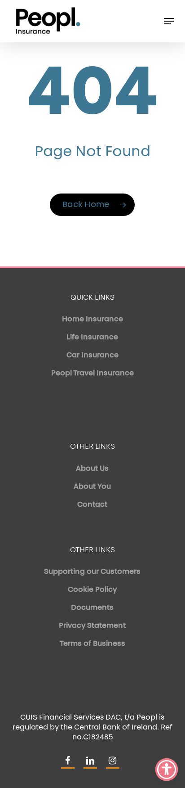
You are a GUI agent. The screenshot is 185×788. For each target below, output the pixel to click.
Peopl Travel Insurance (92, 373)
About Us (92, 469)
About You (92, 487)
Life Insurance (92, 337)
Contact (92, 505)
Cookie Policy (92, 590)
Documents (92, 608)
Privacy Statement (92, 626)
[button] (169, 21)
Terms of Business (92, 644)
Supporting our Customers (92, 572)
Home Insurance (92, 319)
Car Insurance (92, 355)
